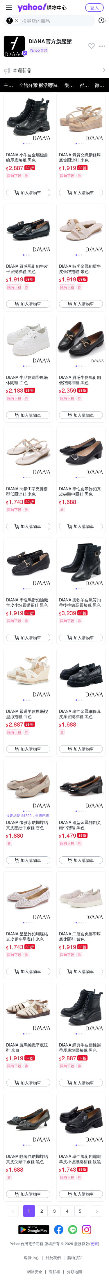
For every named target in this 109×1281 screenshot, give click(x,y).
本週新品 (22, 70)
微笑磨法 (100, 85)
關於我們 (53, 1257)
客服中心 (31, 1257)
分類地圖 (74, 1271)
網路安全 (34, 1271)
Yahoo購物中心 (42, 8)
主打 (8, 85)
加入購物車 (31, 192)
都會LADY (85, 85)
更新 (94, 1243)
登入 (94, 7)
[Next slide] (49, 117)
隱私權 (54, 1271)
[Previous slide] (7, 117)
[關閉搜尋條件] (16, 20)
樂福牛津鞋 (70, 85)
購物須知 (75, 1257)
